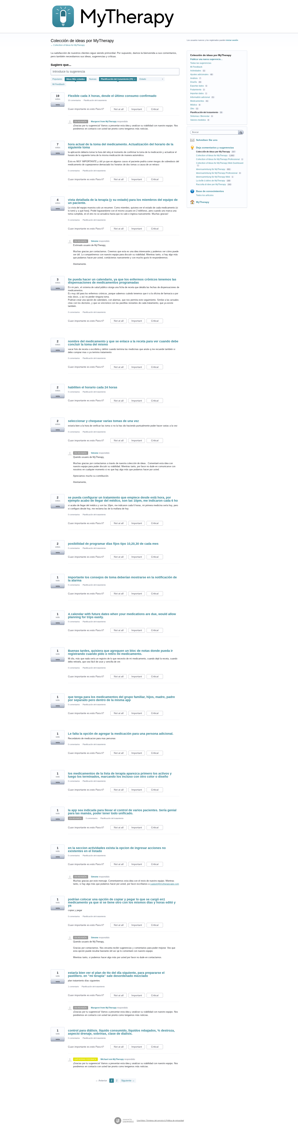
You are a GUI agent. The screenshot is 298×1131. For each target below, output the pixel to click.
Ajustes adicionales (199, 74)
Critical (157, 109)
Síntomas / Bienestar (200, 116)
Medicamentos (197, 101)
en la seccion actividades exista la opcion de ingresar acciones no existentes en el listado (117, 849)
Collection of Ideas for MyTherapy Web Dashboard (219, 163)
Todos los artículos (204, 195)
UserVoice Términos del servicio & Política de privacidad (160, 1120)
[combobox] (215, 132)
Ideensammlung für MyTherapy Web (213, 177)
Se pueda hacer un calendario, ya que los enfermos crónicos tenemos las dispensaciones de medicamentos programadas (122, 281)
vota (58, 105)
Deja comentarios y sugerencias (215, 147)
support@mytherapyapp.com (164, 884)
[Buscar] (241, 132)
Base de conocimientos (210, 191)
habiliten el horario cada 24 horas (92, 387)
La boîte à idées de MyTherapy (211, 180)
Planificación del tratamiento (95, 100)
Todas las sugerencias (200, 63)
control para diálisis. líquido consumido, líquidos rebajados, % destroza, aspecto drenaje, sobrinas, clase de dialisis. (121, 1032)
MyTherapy (202, 202)
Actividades (195, 70)
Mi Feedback (58, 84)
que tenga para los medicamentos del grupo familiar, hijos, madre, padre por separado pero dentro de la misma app (121, 698)
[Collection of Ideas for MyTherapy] (115, 16)
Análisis (194, 78)
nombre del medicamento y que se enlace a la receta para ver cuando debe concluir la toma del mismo (123, 343)
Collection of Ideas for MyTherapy (212, 155)
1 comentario (73, 987)
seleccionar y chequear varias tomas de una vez (103, 421)
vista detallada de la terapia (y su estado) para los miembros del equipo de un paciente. (123, 201)
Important (138, 109)
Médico (193, 105)
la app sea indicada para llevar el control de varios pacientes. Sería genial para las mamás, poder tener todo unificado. (122, 811)
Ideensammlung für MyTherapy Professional (217, 173)
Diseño (193, 82)
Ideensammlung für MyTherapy (211, 169)
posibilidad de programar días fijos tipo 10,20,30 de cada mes (113, 543)
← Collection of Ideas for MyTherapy (68, 45)
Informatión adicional (200, 97)
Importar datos (197, 93)
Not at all (120, 109)
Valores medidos (198, 120)
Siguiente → (128, 1080)
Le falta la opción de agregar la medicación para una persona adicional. (120, 733)
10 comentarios (74, 100)
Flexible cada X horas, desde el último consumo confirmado (112, 96)
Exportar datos (197, 86)
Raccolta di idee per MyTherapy (211, 184)
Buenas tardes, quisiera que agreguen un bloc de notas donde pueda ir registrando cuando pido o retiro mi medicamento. (120, 652)
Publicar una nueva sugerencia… (206, 59)
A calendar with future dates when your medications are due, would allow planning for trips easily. (122, 615)
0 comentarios (74, 171)
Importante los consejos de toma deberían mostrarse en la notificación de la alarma (122, 579)
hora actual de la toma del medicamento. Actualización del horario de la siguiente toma (120, 146)
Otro (192, 108)
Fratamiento (195, 89)
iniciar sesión (232, 40)
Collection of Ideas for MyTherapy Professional (218, 159)
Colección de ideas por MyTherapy (213, 151)
